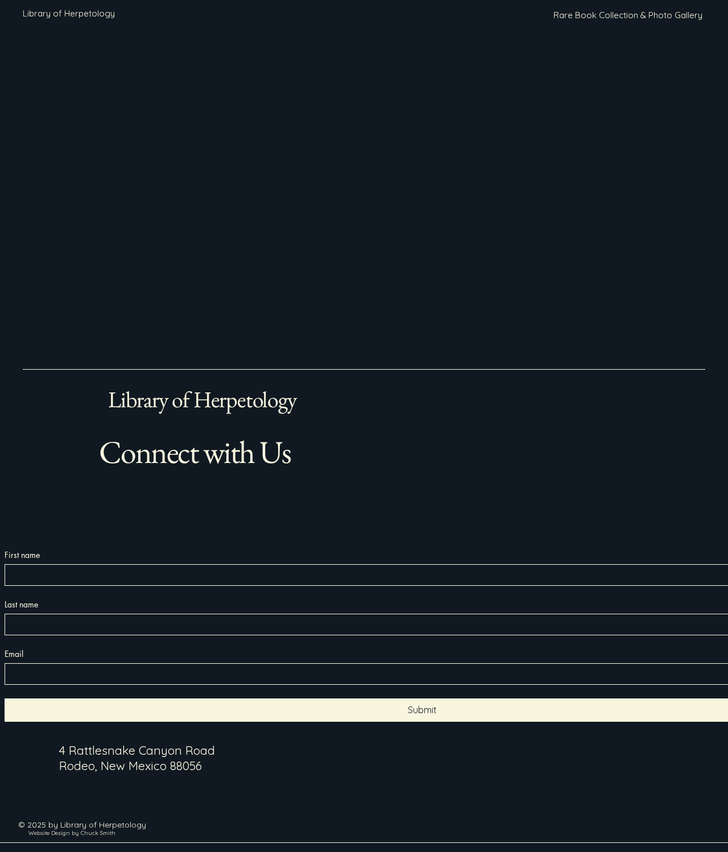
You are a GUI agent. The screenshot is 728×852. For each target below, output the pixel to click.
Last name (21, 604)
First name (22, 555)
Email (14, 654)
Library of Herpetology (202, 399)
